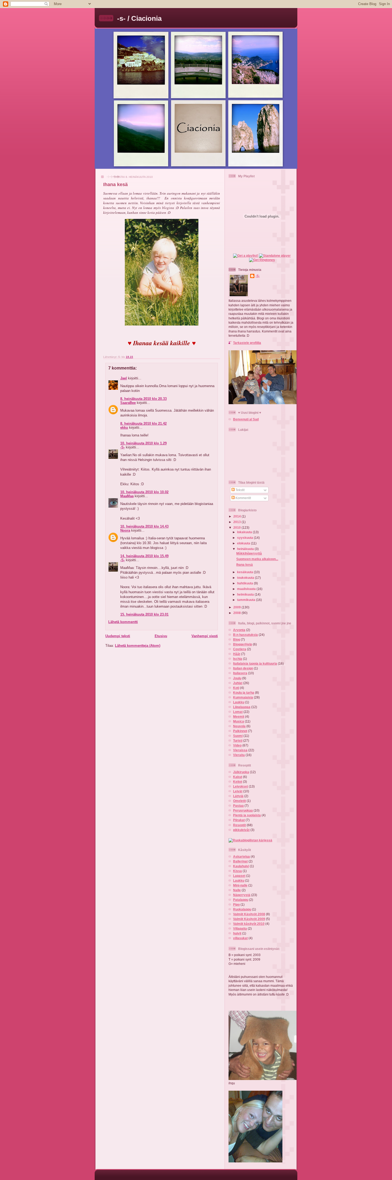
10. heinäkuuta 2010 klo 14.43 (144, 526)
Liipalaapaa (241, 707)
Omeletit (239, 800)
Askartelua (241, 856)
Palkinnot (240, 731)
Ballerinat (240, 861)
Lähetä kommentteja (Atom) (137, 646)
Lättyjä (238, 796)
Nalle (237, 890)
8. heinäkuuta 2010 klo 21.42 (143, 424)
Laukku (238, 702)
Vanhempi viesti (204, 636)
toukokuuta (246, 577)
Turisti (237, 740)
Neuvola (239, 726)
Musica (238, 721)
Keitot (237, 781)
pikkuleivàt (241, 830)
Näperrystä (241, 895)
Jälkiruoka (241, 772)
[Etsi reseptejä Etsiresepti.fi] (250, 840)
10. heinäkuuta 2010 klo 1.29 (143, 443)
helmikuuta (246, 594)
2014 (237, 516)
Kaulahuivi (241, 866)
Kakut (237, 776)
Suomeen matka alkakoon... (257, 559)
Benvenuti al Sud (246, 419)
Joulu (237, 678)
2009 (237, 607)
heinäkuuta (246, 549)
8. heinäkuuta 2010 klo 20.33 (143, 399)
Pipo (236, 904)
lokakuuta (245, 532)
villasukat (240, 938)
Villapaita (240, 928)
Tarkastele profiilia (247, 342)
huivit (237, 933)
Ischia (237, 658)
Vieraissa (240, 750)
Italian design (243, 668)
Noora (125, 530)
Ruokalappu (242, 909)
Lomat (238, 711)
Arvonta (239, 630)
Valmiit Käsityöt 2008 (249, 914)
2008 (237, 613)
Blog (236, 639)
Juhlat (237, 683)
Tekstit (240, 490)
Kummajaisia (243, 697)
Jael (123, 378)
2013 (237, 522)
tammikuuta (246, 599)
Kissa (237, 871)
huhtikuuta (245, 583)
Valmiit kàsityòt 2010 (249, 923)
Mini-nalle (240, 885)
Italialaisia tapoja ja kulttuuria (255, 663)
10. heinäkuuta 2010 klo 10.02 (144, 492)
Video (237, 745)
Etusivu (161, 636)
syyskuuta (245, 537)
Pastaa (238, 805)
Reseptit (239, 825)
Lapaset (239, 875)
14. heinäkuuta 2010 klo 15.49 (144, 556)
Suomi (238, 735)
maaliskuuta (247, 589)
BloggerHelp (242, 644)
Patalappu (240, 899)
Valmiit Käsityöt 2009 (249, 919)
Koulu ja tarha (243, 692)
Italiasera (240, 673)
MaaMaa (127, 496)
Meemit (238, 716)
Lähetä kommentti (123, 622)
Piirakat (239, 820)
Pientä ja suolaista (247, 815)
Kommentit (243, 498)
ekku (124, 428)
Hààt (236, 654)
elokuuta (244, 543)
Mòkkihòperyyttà (249, 553)
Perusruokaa (243, 810)
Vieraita (239, 755)
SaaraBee (128, 403)
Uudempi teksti (117, 636)
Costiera (239, 649)
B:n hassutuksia (245, 634)
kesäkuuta (245, 572)
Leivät (237, 791)
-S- (122, 447)
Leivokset (240, 786)
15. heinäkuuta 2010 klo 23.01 (144, 614)
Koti (236, 687)
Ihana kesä (115, 184)
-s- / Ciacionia (139, 18)
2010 (237, 527)
